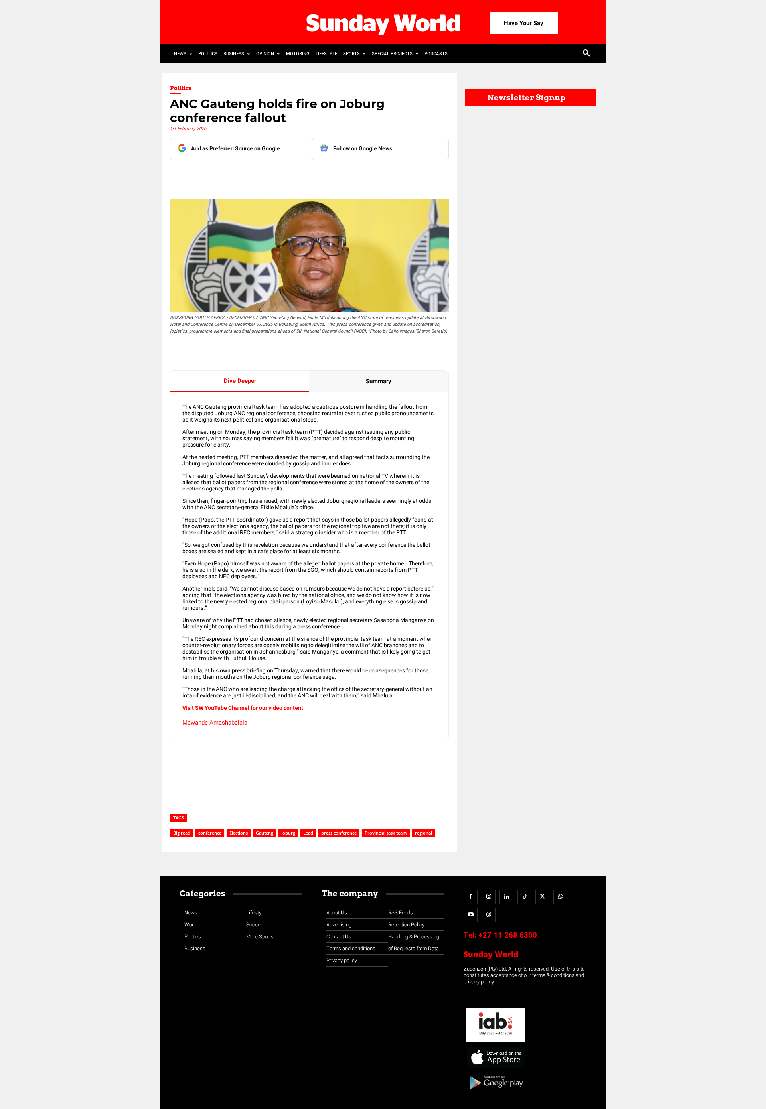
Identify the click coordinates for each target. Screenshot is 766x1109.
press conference (339, 833)
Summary (378, 381)
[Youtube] (471, 915)
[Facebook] (226, 176)
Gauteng (264, 833)
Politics (181, 88)
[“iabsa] (495, 1042)
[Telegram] (281, 176)
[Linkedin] (245, 176)
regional (423, 833)
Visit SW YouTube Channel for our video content (242, 708)
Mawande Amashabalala (214, 722)
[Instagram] (489, 897)
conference (209, 833)
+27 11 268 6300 (507, 935)
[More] (336, 176)
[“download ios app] (495, 1068)
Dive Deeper (240, 380)
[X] (263, 176)
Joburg (288, 833)
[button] (586, 53)
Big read (181, 833)
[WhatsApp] (300, 176)
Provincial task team (386, 833)
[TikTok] (524, 897)
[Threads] (489, 915)
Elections (238, 833)
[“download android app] (495, 1092)
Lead (308, 833)
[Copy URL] (318, 176)
